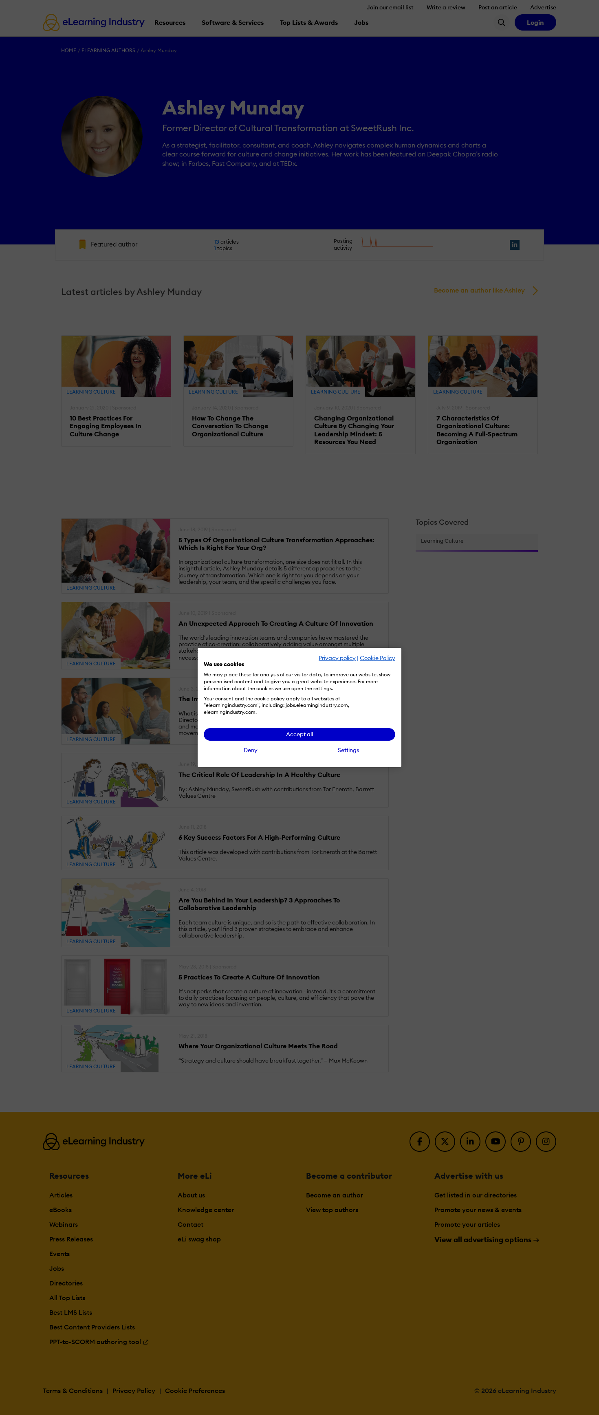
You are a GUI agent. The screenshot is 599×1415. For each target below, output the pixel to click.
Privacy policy (337, 658)
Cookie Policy (377, 658)
